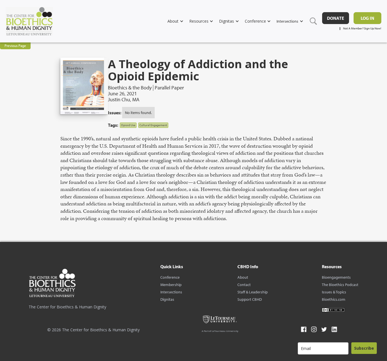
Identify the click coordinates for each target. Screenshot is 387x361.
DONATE (335, 18)
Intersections (171, 292)
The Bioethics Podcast (340, 284)
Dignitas (167, 299)
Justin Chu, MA (123, 99)
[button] (178, 21)
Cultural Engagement (153, 125)
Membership (171, 284)
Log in (367, 18)
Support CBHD (249, 299)
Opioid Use (128, 125)
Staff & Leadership (252, 292)
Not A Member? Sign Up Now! (362, 28)
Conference (170, 277)
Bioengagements (336, 277)
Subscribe (364, 348)
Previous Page (15, 45)
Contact (244, 284)
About (242, 277)
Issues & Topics (334, 292)
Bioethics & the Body (130, 88)
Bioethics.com (333, 299)
